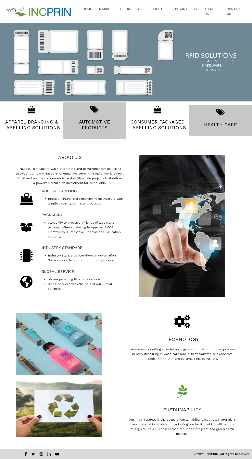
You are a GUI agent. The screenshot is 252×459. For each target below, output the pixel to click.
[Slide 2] (122, 96)
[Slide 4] (137, 96)
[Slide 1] (115, 96)
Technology (130, 9)
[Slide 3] (129, 96)
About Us (210, 11)
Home (87, 9)
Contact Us (234, 11)
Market (105, 9)
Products (156, 9)
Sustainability (184, 9)
